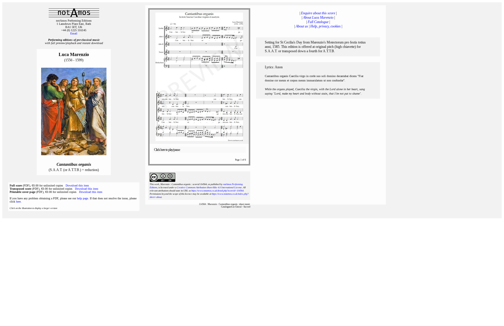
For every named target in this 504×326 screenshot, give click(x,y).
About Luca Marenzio (318, 17)
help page (82, 198)
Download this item (77, 185)
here (18, 201)
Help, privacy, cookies (325, 26)
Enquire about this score (318, 13)
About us (302, 26)
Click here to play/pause (167, 150)
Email (73, 33)
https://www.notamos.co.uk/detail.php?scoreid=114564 (217, 190)
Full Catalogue (318, 22)
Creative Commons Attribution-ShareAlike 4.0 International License (209, 187)
